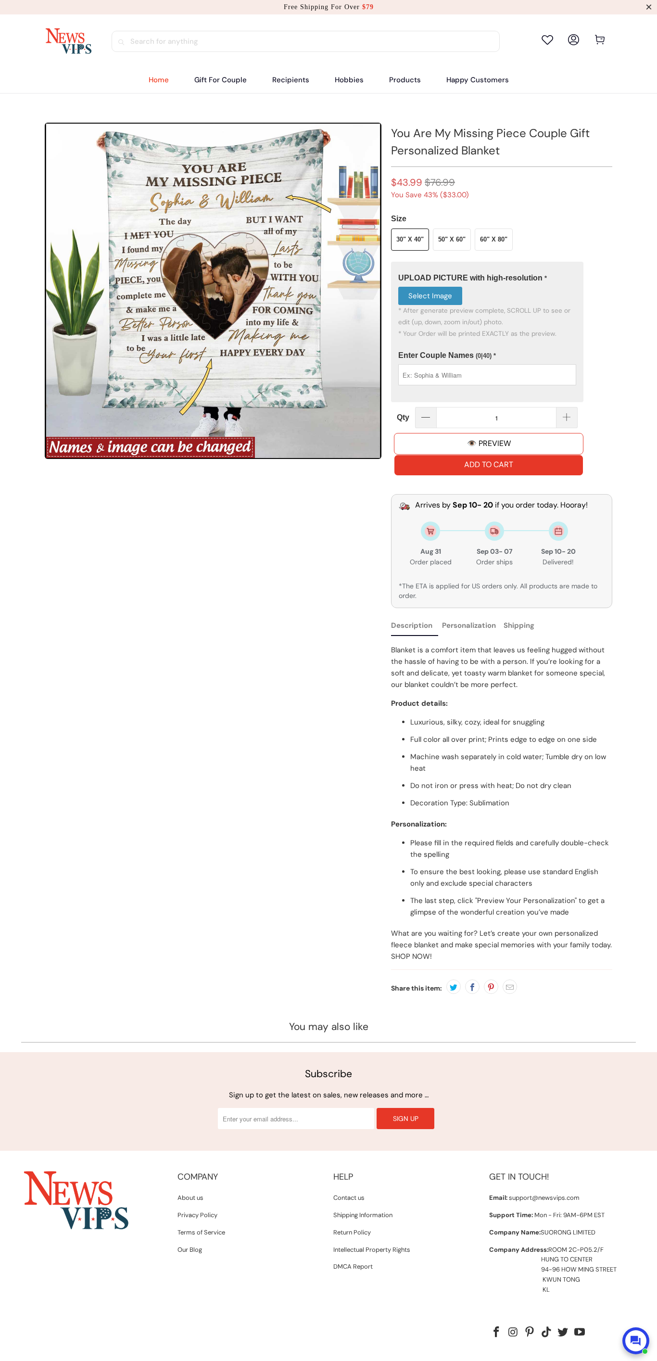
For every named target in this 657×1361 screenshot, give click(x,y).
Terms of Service (201, 1232)
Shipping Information (362, 1215)
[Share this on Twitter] (453, 986)
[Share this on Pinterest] (491, 986)
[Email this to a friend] (510, 986)
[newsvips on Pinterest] (530, 1332)
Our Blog (189, 1250)
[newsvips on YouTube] (580, 1332)
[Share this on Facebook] (472, 986)
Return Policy (352, 1232)
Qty (403, 417)
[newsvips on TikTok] (546, 1332)
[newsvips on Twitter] (563, 1332)
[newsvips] (68, 41)
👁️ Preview (489, 443)
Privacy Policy (197, 1215)
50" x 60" (452, 239)
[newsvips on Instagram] (513, 1332)
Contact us (349, 1198)
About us (190, 1198)
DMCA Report (353, 1266)
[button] (290, 80)
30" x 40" (410, 239)
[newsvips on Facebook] (496, 1332)
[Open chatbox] (635, 1340)
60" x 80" (493, 239)
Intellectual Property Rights (371, 1250)
